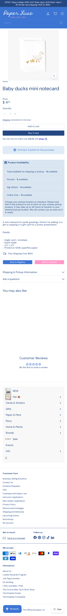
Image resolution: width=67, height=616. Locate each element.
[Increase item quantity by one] (15, 113)
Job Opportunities (11, 578)
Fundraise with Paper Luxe (15, 493)
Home (5, 81)
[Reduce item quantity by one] (5, 113)
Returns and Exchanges (13, 508)
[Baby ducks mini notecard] (22, 317)
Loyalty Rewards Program (14, 574)
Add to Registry (17, 262)
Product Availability (18, 162)
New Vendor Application (14, 501)
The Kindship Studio (12, 593)
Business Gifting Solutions (15, 478)
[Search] (61, 22)
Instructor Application (13, 497)
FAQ (4, 489)
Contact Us (8, 482)
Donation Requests (11, 486)
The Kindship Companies (14, 597)
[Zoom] (54, 76)
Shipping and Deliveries (13, 511)
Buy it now (33, 133)
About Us (7, 571)
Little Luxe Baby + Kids (13, 585)
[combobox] (33, 22)
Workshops (8, 519)
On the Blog (8, 582)
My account (8, 523)
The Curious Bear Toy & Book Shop (18, 589)
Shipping (6, 120)
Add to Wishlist (49, 262)
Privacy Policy (9, 504)
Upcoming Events (11, 515)
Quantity (7, 108)
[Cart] (55, 13)
